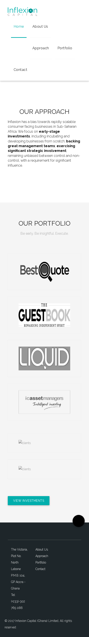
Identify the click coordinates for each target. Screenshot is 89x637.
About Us (40, 26)
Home (19, 26)
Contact (20, 70)
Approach (40, 48)
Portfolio (64, 48)
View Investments (28, 500)
